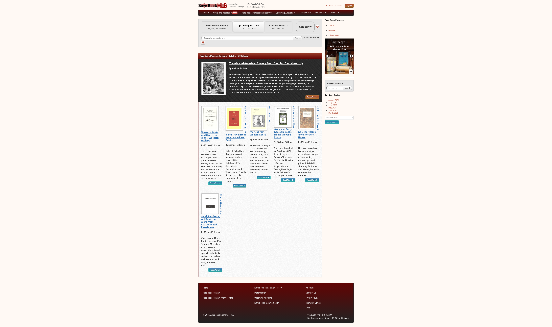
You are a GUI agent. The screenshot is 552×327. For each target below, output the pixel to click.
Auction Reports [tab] (278, 27)
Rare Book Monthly (211, 292)
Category (304, 26)
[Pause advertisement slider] (351, 72)
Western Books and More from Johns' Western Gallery (210, 136)
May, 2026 (332, 108)
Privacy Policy (312, 297)
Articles (331, 25)
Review (331, 83)
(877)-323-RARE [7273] (256, 7)
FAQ (308, 307)
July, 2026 (332, 102)
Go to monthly (331, 122)
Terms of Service (313, 302)
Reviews (331, 30)
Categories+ (305, 12)
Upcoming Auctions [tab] (248, 27)
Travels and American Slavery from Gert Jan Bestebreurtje (266, 63)
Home (206, 12)
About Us (335, 12)
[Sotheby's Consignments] (339, 56)
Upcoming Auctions (285, 12)
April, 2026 (332, 110)
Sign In (349, 5)
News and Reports (221, 12)
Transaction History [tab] (217, 27)
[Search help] (203, 43)
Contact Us (311, 292)
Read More (311, 97)
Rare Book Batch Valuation (266, 302)
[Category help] (317, 27)
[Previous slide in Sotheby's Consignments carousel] (327, 56)
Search (298, 38)
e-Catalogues (334, 35)
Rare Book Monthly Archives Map (218, 297)
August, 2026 (333, 100)
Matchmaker (320, 12)
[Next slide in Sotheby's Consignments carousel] (351, 56)
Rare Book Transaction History (256, 12)
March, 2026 (333, 113)
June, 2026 (332, 105)
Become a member (334, 5)
